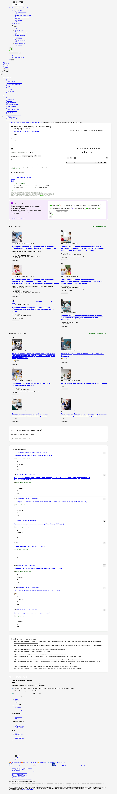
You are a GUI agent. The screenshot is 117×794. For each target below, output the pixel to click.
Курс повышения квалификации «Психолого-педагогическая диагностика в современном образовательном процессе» (45, 666)
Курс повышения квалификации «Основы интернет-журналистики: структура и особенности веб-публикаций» (82, 317)
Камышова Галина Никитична (23, 177)
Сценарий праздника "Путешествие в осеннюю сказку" (32, 613)
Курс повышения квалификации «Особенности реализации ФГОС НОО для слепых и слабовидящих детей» (33, 309)
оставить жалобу (42, 195)
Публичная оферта (16, 770)
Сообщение (52, 212)
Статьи (33, 474)
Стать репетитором (20, 41)
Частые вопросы (18, 717)
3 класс (29, 498)
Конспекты (35, 498)
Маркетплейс (18, 707)
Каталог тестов (19, 33)
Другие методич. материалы (31, 131)
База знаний (17, 708)
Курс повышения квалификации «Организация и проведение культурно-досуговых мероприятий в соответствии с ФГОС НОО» (47, 656)
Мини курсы (19, 20)
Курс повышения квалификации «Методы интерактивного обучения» (32, 651)
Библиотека (19, 38)
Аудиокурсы (19, 18)
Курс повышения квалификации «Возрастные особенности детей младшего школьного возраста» (39, 649)
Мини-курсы (10, 87)
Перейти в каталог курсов (99, 226)
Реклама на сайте (19, 727)
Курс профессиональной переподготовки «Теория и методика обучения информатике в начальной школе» (34, 247)
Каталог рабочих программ (22, 32)
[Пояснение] (23, 172)
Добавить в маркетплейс (19, 55)
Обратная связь (18, 715)
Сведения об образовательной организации (16, 120)
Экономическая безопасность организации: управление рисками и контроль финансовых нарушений (84, 415)
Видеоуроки (19, 45)
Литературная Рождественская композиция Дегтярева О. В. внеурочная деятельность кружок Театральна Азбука (51, 501)
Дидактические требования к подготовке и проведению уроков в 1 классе (38, 568)
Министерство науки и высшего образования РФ (23, 771)
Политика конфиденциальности (19, 775)
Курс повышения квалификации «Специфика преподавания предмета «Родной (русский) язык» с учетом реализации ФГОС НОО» (82, 281)
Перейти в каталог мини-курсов (97, 333)
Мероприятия (19, 30)
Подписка (17, 701)
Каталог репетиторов (21, 40)
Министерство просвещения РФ (19, 773)
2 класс (29, 452)
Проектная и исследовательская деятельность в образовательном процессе (31, 384)
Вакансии (17, 718)
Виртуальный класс (20, 43)
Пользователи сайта (19, 726)
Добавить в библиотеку (18, 57)
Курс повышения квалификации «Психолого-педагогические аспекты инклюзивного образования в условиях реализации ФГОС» (48, 668)
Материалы (10, 92)
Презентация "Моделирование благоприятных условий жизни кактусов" (37, 590)
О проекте (17, 725)
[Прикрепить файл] (50, 213)
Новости (18, 37)
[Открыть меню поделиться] (39, 156)
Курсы (17, 10)
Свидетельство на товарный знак (13, 115)
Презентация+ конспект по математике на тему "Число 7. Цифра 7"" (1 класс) (39, 524)
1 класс (30, 474)
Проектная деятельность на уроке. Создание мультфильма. (33, 455)
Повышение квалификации (22, 17)
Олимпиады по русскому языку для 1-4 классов (29, 546)
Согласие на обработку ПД (18, 776)
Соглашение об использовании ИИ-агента (21, 779)
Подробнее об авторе (20, 183)
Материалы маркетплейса (22, 28)
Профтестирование (20, 35)
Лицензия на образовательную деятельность (16, 113)
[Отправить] (50, 217)
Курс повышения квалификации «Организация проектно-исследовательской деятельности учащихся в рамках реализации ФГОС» (48, 659)
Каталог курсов (19, 13)
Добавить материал (19, 710)
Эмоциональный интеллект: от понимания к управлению (84, 383)
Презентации (35, 587)
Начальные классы (19, 131)
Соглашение (9, 116)
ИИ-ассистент (16, 23)
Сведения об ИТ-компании (18, 769)
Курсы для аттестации (21, 12)
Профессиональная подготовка (23, 15)
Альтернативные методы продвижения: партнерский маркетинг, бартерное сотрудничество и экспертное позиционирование (33, 356)
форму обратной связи (27, 789)
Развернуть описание (15, 168)
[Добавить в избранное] (35, 156)
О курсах (18, 21)
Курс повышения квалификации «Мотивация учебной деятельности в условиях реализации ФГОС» (40, 654)
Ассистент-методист (19, 734)
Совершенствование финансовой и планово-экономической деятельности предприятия (30, 415)
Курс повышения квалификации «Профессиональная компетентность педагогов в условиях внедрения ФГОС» (43, 663)
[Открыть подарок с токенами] (11, 48)
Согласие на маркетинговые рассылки (21, 777)
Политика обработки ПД (11, 118)
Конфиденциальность (11, 117)
